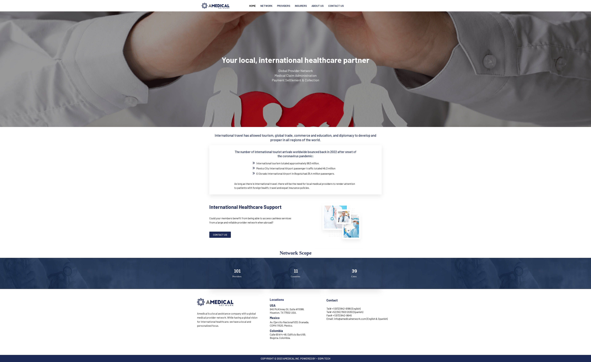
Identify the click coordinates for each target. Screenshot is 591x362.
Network (266, 5)
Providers (283, 5)
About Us (318, 5)
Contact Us (336, 5)
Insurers (301, 5)
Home (252, 5)
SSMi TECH (324, 358)
